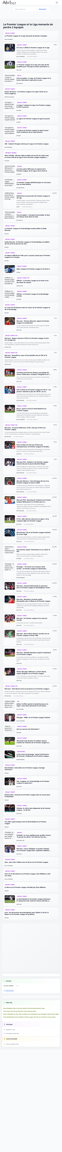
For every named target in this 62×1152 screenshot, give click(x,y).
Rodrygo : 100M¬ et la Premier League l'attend (33, 717)
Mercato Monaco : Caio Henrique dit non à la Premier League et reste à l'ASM (33, 482)
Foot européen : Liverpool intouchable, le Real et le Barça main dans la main (33, 216)
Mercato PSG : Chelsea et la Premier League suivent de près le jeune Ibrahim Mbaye (32, 463)
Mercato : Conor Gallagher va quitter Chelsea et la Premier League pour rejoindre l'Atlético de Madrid (33, 850)
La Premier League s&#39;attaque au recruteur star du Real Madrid (34, 183)
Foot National (21, 577)
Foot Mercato (9, 147)
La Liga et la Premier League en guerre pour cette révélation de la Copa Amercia (33, 131)
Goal (19, 272)
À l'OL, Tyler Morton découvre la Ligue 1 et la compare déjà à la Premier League (33, 520)
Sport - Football (11, 33)
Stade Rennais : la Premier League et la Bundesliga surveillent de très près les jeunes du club (27, 243)
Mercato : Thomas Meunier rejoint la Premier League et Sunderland (33, 322)
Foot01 (19, 110)
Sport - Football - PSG (24, 278)
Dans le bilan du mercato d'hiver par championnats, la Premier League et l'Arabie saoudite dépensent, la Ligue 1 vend (33, 446)
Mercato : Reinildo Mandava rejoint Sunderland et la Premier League (34, 653)
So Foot (19, 70)
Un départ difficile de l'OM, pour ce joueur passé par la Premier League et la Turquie (27, 256)
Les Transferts (9, 39)
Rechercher (42, 9)
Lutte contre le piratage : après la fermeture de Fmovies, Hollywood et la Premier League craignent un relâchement (33, 756)
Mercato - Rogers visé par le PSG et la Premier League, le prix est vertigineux (27, 339)
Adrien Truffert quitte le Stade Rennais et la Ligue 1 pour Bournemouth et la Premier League (32, 706)
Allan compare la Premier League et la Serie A (33, 269)
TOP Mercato (21, 400)
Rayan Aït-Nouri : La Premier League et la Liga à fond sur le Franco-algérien (26, 92)
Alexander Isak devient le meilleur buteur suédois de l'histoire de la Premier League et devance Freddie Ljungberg (33, 742)
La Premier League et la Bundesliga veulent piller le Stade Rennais (25, 229)
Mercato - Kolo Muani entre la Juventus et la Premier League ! (27, 689)
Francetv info (21, 840)
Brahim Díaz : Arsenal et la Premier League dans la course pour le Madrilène (27, 796)
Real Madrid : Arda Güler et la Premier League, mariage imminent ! (25, 769)
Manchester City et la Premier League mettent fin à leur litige (34, 533)
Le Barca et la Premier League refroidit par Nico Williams (25, 887)
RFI (19, 206)
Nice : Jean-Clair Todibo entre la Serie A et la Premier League (26, 862)
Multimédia (22, 751)
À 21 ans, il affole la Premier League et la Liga (33, 48)
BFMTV (19, 174)
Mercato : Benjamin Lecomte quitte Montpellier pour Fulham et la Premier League (33, 600)
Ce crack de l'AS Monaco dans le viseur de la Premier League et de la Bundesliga (27, 308)
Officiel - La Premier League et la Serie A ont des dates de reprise (33, 281)
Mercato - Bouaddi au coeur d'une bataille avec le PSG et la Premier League (26, 356)
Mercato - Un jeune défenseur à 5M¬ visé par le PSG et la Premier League (25, 429)
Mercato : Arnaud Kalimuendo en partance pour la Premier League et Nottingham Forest (33, 587)
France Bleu (21, 709)
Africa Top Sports (10, 97)
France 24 (20, 83)
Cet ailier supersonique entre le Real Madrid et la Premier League (25, 823)
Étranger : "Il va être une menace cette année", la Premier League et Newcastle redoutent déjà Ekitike (31, 568)
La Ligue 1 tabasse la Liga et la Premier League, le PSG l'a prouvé (34, 106)
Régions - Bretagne (11, 152)
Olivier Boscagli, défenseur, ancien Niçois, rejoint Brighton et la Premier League (31, 672)
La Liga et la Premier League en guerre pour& (33, 119)
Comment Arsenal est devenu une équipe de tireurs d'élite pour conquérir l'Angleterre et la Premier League (33, 374)
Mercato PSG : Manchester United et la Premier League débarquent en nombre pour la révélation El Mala (34, 502)
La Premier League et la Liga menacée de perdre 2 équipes (26, 36)
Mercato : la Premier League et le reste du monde (32, 619)
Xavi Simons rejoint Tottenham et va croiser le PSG (33, 550)
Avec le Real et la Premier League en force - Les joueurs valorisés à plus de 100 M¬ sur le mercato (34, 391)
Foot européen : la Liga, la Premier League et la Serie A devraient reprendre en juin (34, 79)
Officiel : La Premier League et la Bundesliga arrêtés (33, 295)
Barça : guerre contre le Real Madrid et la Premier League (31, 409)
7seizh (7, 160)
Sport (19, 122)
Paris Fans (20, 286)
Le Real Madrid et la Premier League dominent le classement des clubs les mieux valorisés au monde (33, 901)
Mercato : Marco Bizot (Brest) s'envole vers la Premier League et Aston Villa (33, 634)
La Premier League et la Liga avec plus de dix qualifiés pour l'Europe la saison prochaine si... (33, 66)
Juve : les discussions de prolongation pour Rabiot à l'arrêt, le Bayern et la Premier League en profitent (27, 913)
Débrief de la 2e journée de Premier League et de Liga (33, 197)
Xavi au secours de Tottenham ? (28, 729)
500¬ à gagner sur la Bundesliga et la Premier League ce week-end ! (33, 782)
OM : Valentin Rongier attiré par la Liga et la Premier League (27, 144)
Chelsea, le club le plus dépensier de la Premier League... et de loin (33, 809)
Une (20, 75)
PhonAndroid (21, 759)
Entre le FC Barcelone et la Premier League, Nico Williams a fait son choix (27, 875)
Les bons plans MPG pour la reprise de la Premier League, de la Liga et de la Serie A (32, 170)
